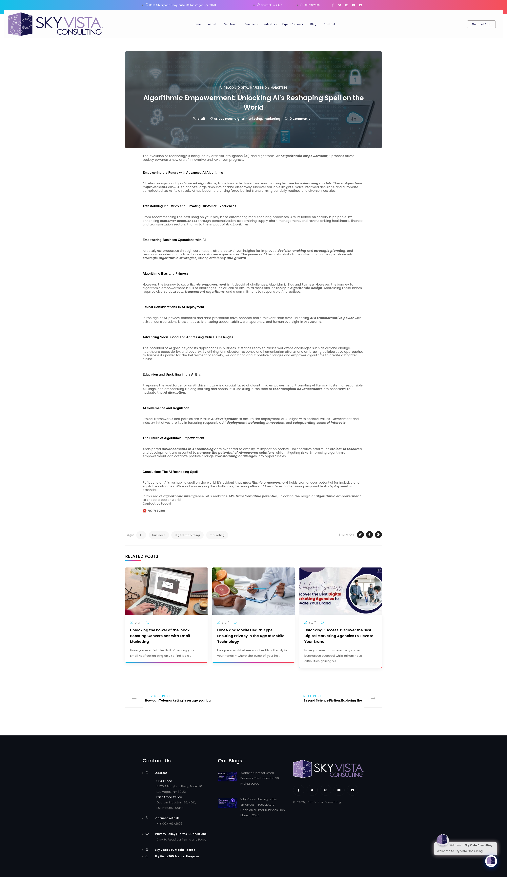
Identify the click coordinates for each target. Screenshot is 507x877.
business (225, 119)
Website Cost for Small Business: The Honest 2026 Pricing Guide (259, 778)
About (212, 24)
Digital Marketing (252, 87)
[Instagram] (347, 5)
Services (250, 24)
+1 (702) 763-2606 (169, 823)
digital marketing (248, 119)
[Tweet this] (360, 534)
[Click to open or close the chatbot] (491, 861)
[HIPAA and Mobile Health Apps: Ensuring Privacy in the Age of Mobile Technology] (253, 591)
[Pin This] (378, 534)
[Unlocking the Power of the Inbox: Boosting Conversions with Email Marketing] (166, 591)
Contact (329, 24)
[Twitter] (340, 5)
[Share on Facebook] (369, 534)
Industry (269, 24)
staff (201, 119)
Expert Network (292, 24)
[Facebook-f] (333, 5)
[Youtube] (353, 5)
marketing (272, 119)
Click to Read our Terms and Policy (181, 839)
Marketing (279, 87)
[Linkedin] (360, 5)
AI (221, 87)
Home (197, 24)
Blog (313, 24)
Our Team (231, 24)
